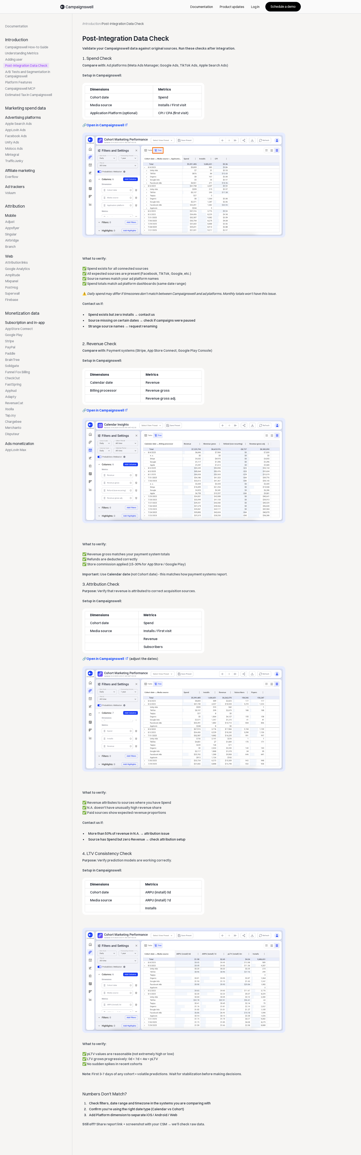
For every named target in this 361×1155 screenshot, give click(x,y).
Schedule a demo (283, 6)
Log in (255, 7)
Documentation (201, 7)
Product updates (232, 7)
